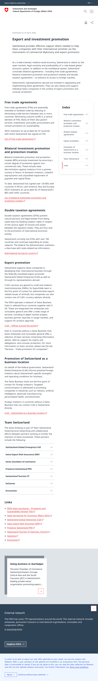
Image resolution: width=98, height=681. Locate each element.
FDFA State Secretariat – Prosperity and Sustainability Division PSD (26, 510)
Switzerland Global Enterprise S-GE (24, 519)
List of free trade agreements (19, 139)
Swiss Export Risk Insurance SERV (23, 523)
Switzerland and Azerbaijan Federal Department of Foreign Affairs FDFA (32, 9)
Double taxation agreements (70, 133)
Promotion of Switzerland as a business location (71, 150)
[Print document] (86, 22)
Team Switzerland (71, 159)
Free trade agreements (74, 114)
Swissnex (11, 536)
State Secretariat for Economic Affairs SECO (28, 515)
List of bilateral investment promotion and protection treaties (25, 199)
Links (66, 165)
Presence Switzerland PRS (19, 527)
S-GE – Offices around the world (20, 325)
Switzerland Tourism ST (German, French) (27, 531)
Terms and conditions (79, 667)
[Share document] (92, 22)
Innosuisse (12, 540)
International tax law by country (20, 253)
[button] (93, 608)
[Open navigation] (91, 11)
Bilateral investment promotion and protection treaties (72, 123)
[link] (26, 576)
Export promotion (71, 141)
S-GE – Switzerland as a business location (25, 413)
